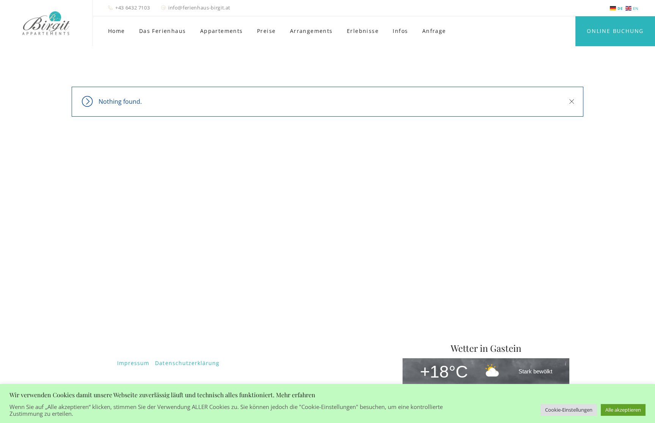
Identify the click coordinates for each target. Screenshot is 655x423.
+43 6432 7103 (132, 7)
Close (571, 101)
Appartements (221, 30)
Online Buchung (615, 30)
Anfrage (434, 30)
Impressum (133, 363)
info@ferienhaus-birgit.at (199, 7)
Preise (266, 30)
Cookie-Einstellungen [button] (568, 409)
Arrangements (311, 30)
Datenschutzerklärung (187, 363)
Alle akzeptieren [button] (623, 409)
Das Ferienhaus (162, 30)
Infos (400, 30)
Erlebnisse (363, 30)
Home (116, 30)
